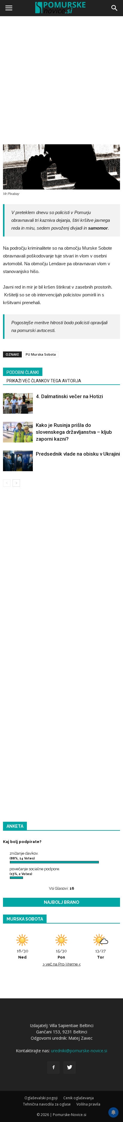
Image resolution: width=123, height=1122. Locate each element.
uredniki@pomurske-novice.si (79, 1050)
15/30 (61, 954)
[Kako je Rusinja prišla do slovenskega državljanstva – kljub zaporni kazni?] (18, 432)
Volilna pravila (88, 1104)
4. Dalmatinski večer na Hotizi (69, 396)
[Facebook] (53, 1068)
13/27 (100, 954)
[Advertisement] (61, 82)
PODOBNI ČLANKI (23, 372)
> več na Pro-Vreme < (62, 964)
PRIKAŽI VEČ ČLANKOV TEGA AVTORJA (44, 380)
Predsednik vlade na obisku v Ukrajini (78, 454)
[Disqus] (61, 577)
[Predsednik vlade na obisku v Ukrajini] (18, 461)
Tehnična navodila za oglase (47, 1104)
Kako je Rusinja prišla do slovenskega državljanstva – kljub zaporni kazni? (74, 432)
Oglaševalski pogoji (41, 1097)
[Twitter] (70, 1068)
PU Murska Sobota (41, 354)
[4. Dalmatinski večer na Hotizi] (18, 403)
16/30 (22, 954)
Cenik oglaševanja (78, 1097)
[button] (114, 8)
